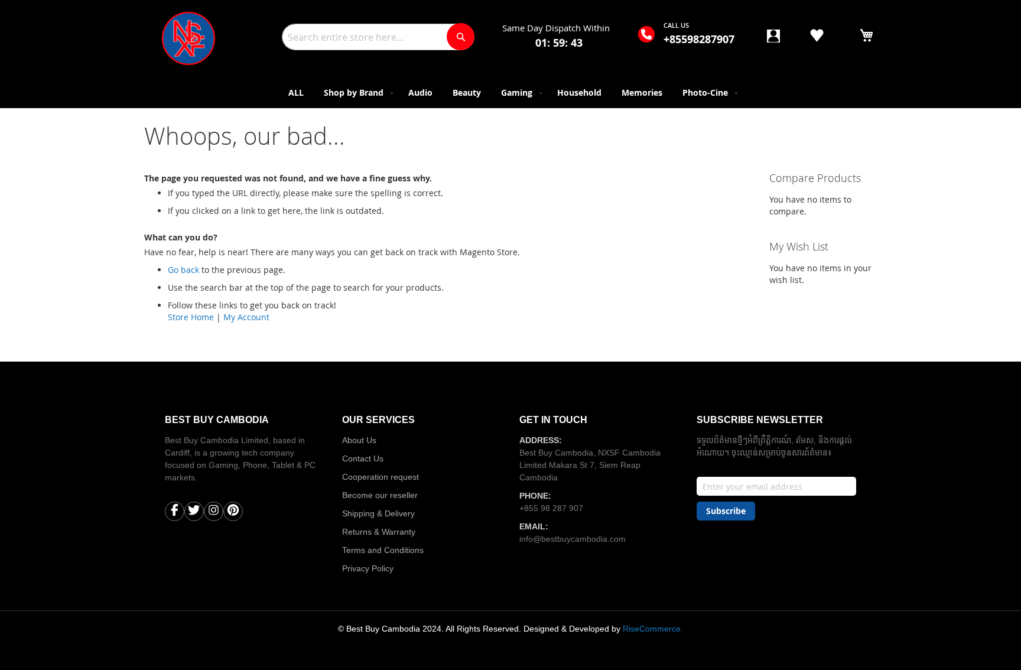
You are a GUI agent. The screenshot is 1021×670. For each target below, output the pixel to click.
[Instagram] (213, 513)
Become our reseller (380, 495)
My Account (246, 317)
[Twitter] (194, 513)
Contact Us (362, 458)
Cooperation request (380, 477)
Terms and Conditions (383, 550)
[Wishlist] (817, 37)
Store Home (191, 317)
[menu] (510, 92)
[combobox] (378, 37)
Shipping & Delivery (378, 513)
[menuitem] (296, 92)
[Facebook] (174, 513)
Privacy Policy (368, 568)
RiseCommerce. (653, 628)
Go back (183, 269)
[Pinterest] (233, 513)
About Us (359, 440)
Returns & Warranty (378, 531)
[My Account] (773, 39)
